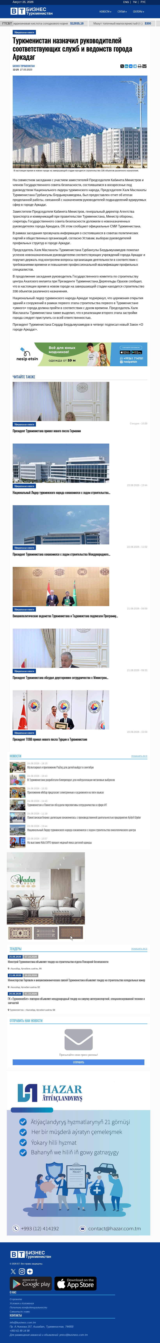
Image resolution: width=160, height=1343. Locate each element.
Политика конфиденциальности (28, 1307)
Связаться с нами (20, 1311)
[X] (122, 66)
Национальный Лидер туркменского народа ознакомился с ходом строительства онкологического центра (81, 830)
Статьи (121, 11)
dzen (29, 1271)
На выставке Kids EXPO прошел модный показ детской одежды (59, 842)
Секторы (137, 11)
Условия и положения (22, 1303)
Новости (15, 756)
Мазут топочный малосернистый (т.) (83, 23)
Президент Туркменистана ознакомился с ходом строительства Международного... (61, 554)
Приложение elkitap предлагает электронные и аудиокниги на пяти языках (65, 792)
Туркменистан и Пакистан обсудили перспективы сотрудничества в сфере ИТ (67, 805)
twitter (14, 1271)
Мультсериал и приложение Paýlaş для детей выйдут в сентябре (60, 767)
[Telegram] (135, 66)
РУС (143, 2)
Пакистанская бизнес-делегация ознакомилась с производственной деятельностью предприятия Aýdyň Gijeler (84, 817)
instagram (21, 1271)
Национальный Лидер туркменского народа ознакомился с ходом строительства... (61, 492)
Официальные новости (24, 32)
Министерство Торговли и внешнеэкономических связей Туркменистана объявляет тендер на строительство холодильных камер (76, 980)
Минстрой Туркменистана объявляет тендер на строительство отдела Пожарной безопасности (58, 961)
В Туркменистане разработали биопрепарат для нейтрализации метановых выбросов (71, 780)
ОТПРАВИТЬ (78, 1062)
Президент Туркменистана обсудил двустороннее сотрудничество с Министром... (60, 677)
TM (135, 2)
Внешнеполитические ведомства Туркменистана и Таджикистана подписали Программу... (65, 616)
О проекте (16, 1299)
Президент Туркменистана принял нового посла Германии (47, 431)
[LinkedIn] (126, 66)
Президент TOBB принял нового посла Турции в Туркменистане (50, 739)
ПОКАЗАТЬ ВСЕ (139, 756)
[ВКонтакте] (130, 66)
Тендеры (15, 948)
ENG (126, 2)
